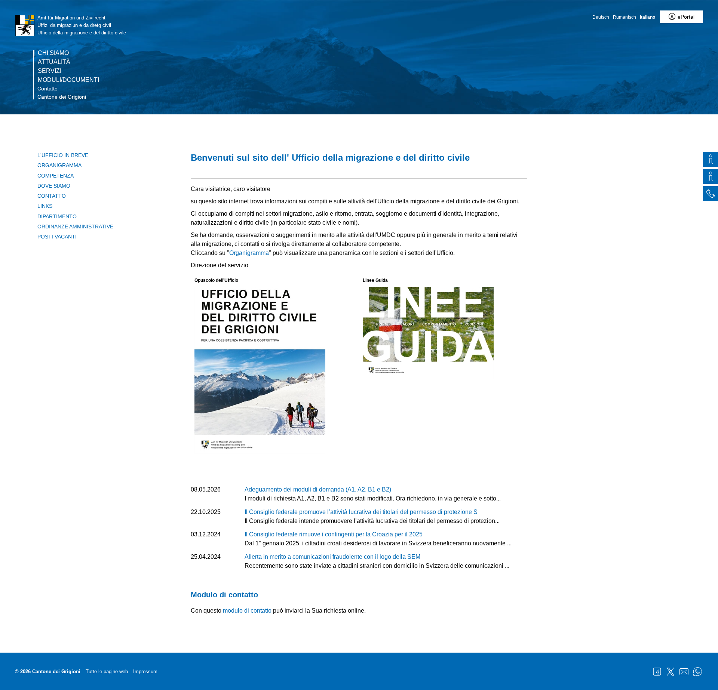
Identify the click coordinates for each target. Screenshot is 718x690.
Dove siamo (53, 186)
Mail (684, 671)
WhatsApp (697, 671)
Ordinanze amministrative (75, 227)
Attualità (54, 62)
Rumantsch (624, 17)
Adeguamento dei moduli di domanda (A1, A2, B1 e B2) (318, 489)
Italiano (647, 17)
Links (44, 206)
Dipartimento (57, 216)
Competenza (55, 176)
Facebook (657, 671)
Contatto (47, 88)
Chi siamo (53, 53)
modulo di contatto (247, 610)
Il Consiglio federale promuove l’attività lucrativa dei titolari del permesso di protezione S (361, 512)
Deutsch (600, 17)
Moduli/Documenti (68, 80)
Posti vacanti (57, 237)
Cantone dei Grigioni (61, 96)
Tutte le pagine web (107, 671)
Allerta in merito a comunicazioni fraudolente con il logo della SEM (332, 557)
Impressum (145, 671)
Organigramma (59, 165)
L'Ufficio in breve (62, 155)
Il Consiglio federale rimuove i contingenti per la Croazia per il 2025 (334, 534)
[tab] (710, 160)
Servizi (49, 71)
